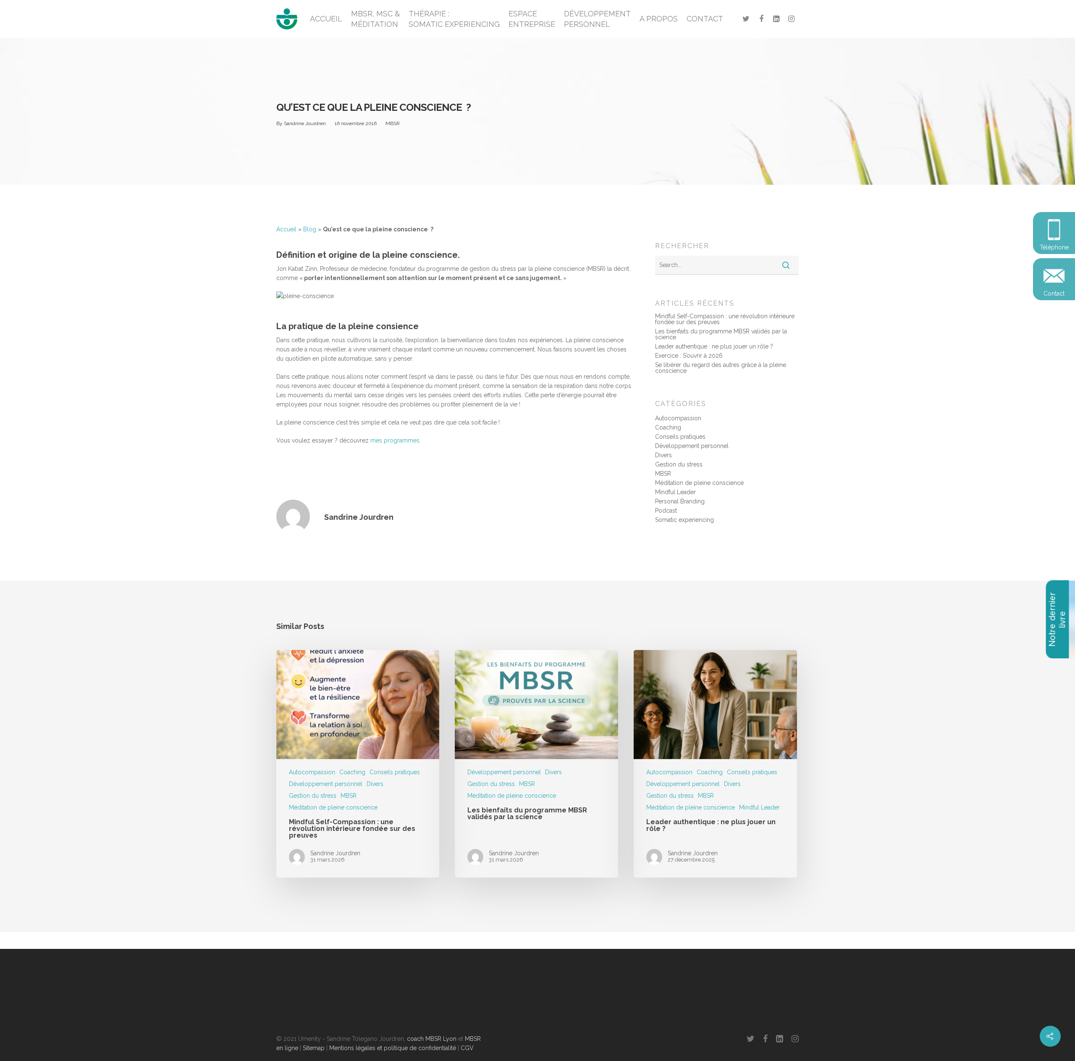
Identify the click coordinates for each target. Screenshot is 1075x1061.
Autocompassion (678, 418)
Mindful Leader (675, 492)
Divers (663, 455)
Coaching (668, 427)
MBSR (392, 123)
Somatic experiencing (684, 520)
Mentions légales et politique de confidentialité (392, 1048)
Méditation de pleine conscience (699, 483)
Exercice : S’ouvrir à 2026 (689, 356)
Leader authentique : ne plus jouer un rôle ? (714, 346)
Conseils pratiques (680, 437)
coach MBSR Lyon (431, 1038)
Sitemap (314, 1048)
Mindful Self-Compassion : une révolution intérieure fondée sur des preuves (724, 319)
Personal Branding (680, 501)
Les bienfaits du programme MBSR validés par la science (721, 334)
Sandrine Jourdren (305, 123)
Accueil (286, 229)
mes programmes (395, 440)
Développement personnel (692, 446)
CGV (467, 1048)
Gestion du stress (679, 464)
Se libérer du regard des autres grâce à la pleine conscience (720, 368)
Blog (309, 229)
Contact (1054, 293)
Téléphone (1054, 247)
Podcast (666, 510)
